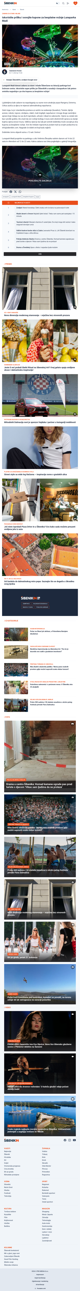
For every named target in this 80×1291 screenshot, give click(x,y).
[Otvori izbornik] (75, 3)
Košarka (45, 1187)
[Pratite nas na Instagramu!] (69, 1140)
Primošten (46, 1172)
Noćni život (8, 1187)
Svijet (6, 1163)
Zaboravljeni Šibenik (11, 1256)
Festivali (7, 1193)
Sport (44, 1181)
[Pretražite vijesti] (63, 3)
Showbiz (7, 1184)
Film (5, 1217)
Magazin (46, 1209)
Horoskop (45, 1235)
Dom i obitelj (46, 1229)
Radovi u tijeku (28, 607)
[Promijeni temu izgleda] (58, 3)
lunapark (6, 196)
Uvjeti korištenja (40, 1278)
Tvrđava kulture (10, 1212)
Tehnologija (46, 1220)
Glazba (6, 1190)
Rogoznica (46, 1175)
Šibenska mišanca (11, 1265)
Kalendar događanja (40, 603)
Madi (37, 197)
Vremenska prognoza (12, 1166)
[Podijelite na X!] (15, 191)
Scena (6, 1181)
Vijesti (14, 9)
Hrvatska (7, 1157)
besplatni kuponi (28, 196)
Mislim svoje (9, 1262)
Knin (43, 1157)
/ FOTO (7, 717)
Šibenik (22, 9)
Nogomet (45, 1184)
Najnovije (7, 1151)
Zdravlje (45, 1217)
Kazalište (7, 1214)
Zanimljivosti (47, 1241)
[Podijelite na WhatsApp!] (20, 191)
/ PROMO (8, 264)
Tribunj (44, 1154)
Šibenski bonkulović (11, 1250)
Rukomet (45, 1190)
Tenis (44, 1199)
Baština (7, 1226)
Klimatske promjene (11, 1175)
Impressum (40, 1274)
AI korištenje (40, 1284)
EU (5, 1160)
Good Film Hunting (11, 1259)
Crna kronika (9, 1169)
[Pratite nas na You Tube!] (74, 1140)
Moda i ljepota (47, 1214)
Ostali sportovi (47, 1202)
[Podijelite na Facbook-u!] (11, 191)
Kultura (7, 1209)
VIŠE (40, 254)
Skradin (45, 1163)
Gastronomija (47, 1226)
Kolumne (8, 1248)
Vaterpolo (45, 1196)
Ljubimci (45, 1238)
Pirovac (45, 1169)
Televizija (7, 1196)
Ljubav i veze (47, 1232)
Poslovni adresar (42, 607)
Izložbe (7, 1223)
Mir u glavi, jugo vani (12, 1253)
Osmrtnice (26, 603)
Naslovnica (5, 9)
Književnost (8, 1220)
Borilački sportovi (48, 1193)
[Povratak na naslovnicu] (30, 3)
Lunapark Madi (16, 196)
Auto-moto (46, 1223)
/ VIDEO (7, 1007)
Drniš (44, 1160)
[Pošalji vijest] (68, 3)
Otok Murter (46, 1166)
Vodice (44, 1151)
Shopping (45, 1212)
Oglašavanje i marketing (40, 1281)
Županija (46, 1148)
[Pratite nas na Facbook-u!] (65, 1140)
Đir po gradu (8, 1172)
